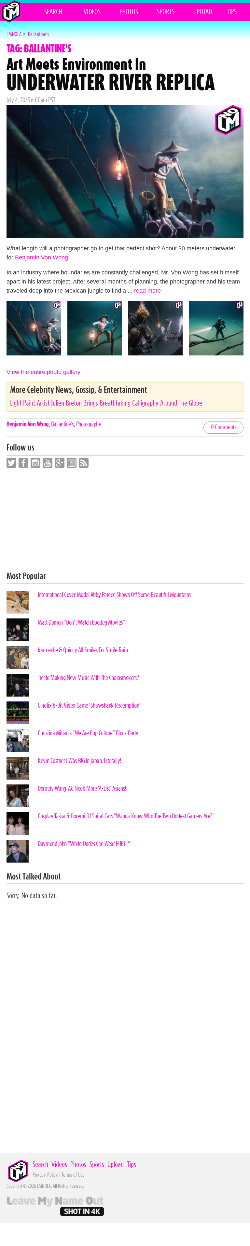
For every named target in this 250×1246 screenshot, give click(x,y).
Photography (88, 424)
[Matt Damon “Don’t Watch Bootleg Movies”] (18, 629)
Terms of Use (73, 1174)
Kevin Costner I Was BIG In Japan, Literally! (79, 761)
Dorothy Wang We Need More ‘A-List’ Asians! (82, 789)
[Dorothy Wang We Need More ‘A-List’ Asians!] (18, 795)
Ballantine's (62, 424)
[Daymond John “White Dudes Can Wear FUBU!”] (18, 851)
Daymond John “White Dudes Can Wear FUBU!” (84, 844)
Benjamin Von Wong (41, 257)
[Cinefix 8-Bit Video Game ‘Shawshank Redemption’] (18, 712)
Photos (128, 12)
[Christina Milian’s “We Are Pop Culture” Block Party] (18, 740)
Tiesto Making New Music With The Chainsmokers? (88, 678)
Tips (232, 12)
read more (147, 290)
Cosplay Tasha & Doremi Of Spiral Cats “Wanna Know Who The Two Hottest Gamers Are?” (126, 816)
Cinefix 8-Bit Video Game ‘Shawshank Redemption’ (89, 706)
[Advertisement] (125, 519)
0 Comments (223, 427)
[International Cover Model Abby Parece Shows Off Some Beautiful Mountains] (18, 602)
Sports (165, 12)
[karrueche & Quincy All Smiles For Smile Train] (18, 657)
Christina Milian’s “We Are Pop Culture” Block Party (88, 733)
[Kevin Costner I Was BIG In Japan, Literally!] (18, 768)
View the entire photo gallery (43, 372)
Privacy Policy (45, 1174)
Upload (202, 12)
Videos (92, 12)
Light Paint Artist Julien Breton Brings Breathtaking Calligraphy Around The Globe (106, 403)
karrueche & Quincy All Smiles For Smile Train (83, 650)
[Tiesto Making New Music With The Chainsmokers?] (18, 685)
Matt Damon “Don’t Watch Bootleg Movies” (81, 623)
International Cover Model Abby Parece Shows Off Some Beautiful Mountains (114, 595)
